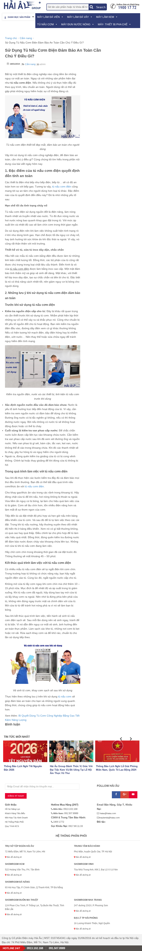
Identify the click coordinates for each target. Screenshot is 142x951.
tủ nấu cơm (64, 696)
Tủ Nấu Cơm (45, 24)
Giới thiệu (10, 804)
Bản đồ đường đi (13, 857)
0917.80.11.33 (75, 826)
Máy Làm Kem (105, 16)
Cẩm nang (26, 38)
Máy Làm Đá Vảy (78, 16)
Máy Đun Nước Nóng (75, 24)
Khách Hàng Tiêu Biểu (15, 813)
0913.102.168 (70, 809)
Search (100, 7)
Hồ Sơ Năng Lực (12, 809)
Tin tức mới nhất (17, 736)
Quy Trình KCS (12, 826)
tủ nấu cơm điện (61, 186)
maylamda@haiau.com (109, 817)
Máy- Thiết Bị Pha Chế (112, 24)
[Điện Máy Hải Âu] (21, 5)
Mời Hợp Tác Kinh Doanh (16, 817)
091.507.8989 (71, 813)
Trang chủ (11, 38)
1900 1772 (58, 822)
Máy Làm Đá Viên (48, 16)
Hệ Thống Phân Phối (14, 822)
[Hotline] (124, 5)
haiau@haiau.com (108, 813)
